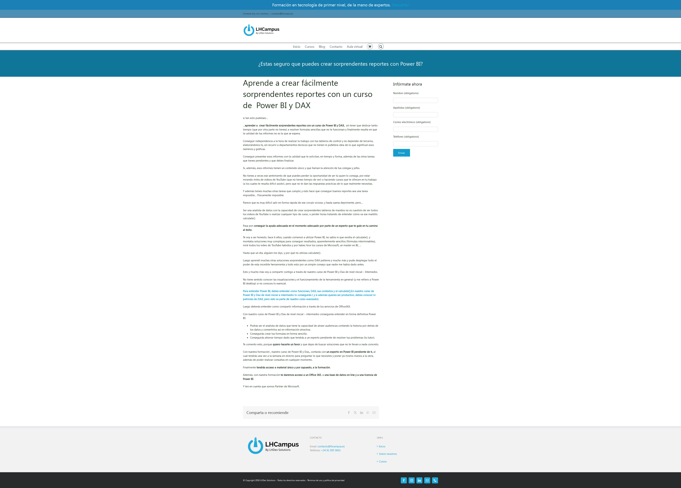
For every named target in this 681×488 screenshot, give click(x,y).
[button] (381, 46)
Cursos (383, 461)
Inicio (382, 446)
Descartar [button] (400, 4)
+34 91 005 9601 (331, 450)
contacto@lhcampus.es (282, 13)
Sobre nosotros (388, 454)
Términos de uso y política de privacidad (325, 480)
